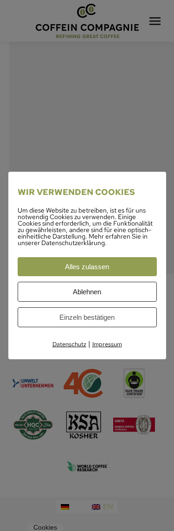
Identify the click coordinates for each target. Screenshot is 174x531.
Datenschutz (69, 344)
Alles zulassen (87, 267)
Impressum (107, 344)
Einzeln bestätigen (87, 317)
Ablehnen (87, 292)
